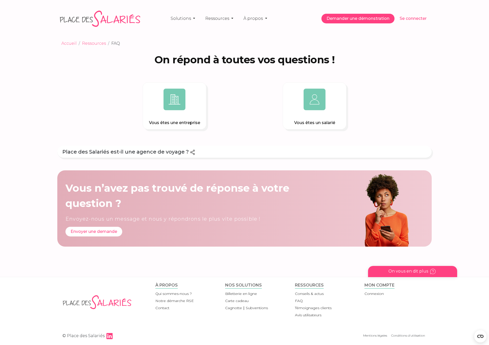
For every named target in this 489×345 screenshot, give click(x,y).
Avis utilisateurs (308, 315)
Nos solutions (243, 285)
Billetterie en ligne (241, 293)
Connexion (374, 293)
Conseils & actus (309, 293)
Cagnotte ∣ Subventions (246, 308)
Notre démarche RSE (174, 300)
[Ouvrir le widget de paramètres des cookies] (480, 336)
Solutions (181, 18)
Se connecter (413, 18)
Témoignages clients (313, 308)
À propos (253, 18)
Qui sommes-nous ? (173, 293)
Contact (162, 308)
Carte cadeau (237, 300)
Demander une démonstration (358, 18)
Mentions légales (375, 335)
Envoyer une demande (94, 231)
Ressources (217, 18)
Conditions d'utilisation (408, 335)
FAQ (299, 300)
